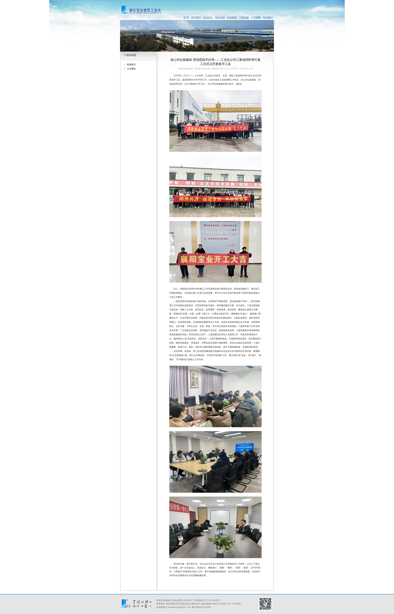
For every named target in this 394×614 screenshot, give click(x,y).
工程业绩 (244, 17)
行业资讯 (232, 17)
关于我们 (196, 17)
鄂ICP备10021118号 (201, 607)
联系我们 (268, 17)
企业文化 (208, 17)
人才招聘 (256, 17)
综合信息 (220, 17)
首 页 (186, 17)
